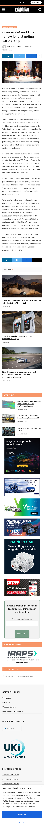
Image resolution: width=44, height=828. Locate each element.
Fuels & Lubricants (9, 27)
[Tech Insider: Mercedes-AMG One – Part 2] (8, 431)
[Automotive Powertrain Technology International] (22, 9)
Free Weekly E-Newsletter (12, 711)
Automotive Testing (10, 779)
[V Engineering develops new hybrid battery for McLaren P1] (8, 418)
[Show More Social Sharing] (39, 56)
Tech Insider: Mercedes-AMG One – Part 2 (29, 429)
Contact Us (6, 698)
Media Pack (6, 702)
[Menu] (3, 9)
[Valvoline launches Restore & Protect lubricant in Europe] (22, 322)
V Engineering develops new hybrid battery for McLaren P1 (28, 416)
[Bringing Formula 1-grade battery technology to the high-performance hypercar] (8, 404)
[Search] (40, 9)
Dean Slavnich (15, 47)
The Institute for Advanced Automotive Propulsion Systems (22, 661)
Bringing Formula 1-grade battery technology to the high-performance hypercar (29, 404)
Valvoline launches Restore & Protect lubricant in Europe (18, 337)
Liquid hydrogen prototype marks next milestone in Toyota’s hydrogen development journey (19, 375)
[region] (22, 806)
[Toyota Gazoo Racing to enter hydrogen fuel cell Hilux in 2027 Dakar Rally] (22, 286)
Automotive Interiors (10, 775)
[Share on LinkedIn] (7, 56)
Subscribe (36, 2)
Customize (22, 823)
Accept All (22, 814)
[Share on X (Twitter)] (19, 56)
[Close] (41, 786)
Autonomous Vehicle (10, 784)
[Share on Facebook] (31, 56)
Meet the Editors (9, 707)
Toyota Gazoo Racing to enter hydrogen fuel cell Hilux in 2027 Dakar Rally (21, 302)
